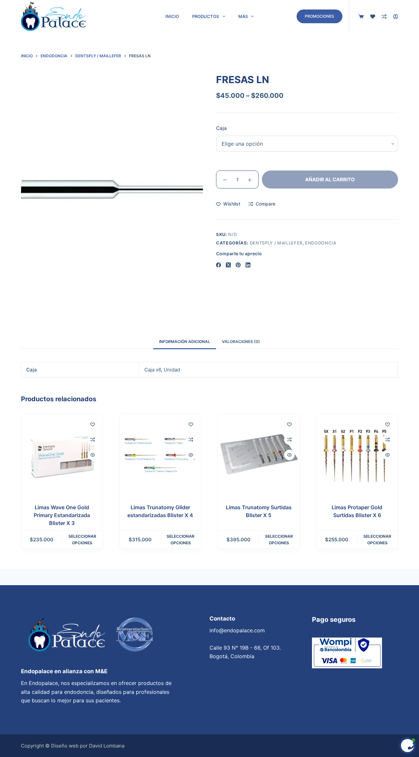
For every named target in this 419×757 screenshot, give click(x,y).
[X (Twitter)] (228, 264)
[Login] (395, 16)
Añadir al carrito (330, 179)
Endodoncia (321, 242)
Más (243, 16)
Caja (221, 128)
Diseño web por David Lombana (87, 746)
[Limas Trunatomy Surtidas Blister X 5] (259, 455)
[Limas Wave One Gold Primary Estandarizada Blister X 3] (62, 455)
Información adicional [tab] (184, 341)
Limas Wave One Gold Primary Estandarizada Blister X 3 (62, 515)
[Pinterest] (238, 264)
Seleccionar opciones (82, 539)
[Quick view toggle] (92, 455)
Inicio (172, 16)
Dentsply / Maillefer (276, 242)
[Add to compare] (92, 439)
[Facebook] (218, 264)
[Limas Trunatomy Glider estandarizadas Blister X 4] (160, 455)
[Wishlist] (372, 16)
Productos (205, 16)
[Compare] (384, 16)
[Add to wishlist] (92, 424)
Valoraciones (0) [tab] (241, 341)
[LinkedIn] (248, 264)
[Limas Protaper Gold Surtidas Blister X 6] (357, 455)
